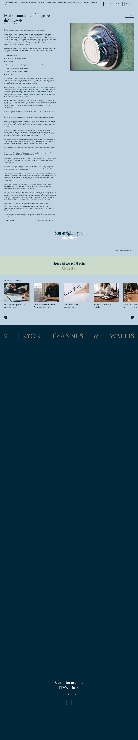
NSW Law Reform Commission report (18, 186)
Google (18, 153)
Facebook (26, 153)
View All (19, 280)
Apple (36, 153)
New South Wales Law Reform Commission (19, 100)
